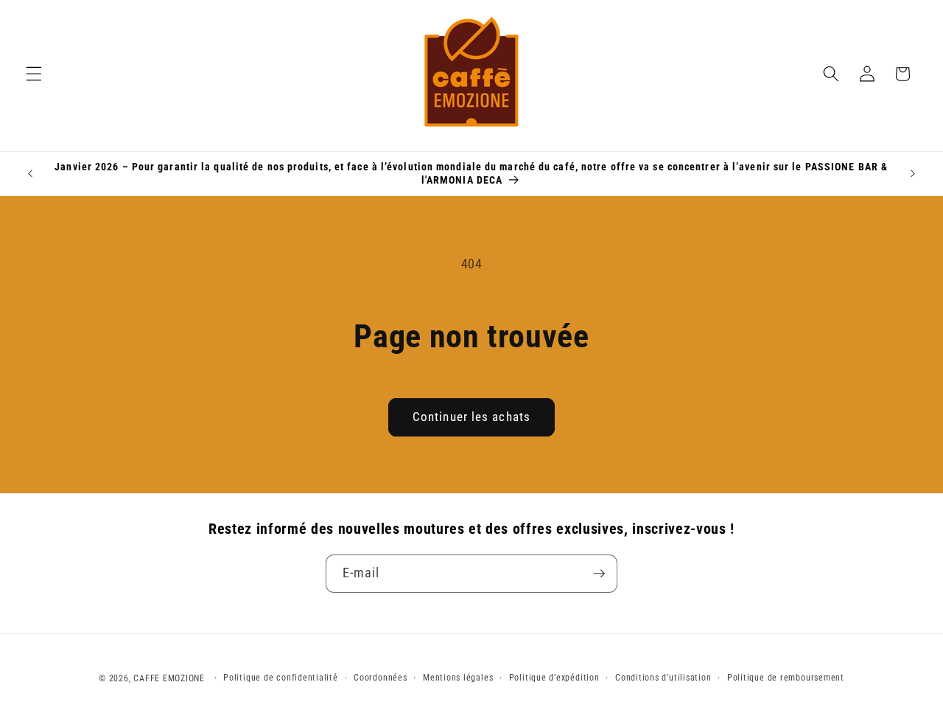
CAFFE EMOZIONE (169, 678)
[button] (34, 73)
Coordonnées (380, 677)
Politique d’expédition (554, 677)
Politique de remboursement (785, 677)
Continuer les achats (471, 417)
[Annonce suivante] (913, 173)
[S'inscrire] (599, 573)
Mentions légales (458, 677)
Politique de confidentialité (280, 677)
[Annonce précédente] (30, 173)
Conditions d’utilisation (663, 677)
